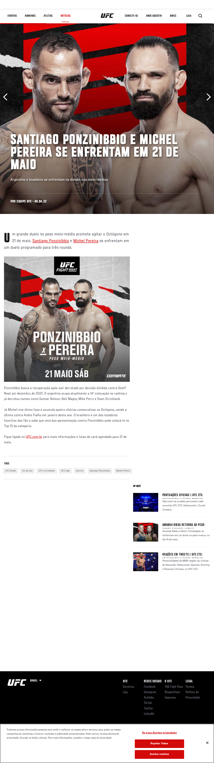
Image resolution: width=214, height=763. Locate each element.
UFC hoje (65, 471)
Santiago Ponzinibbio (50, 241)
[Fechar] (207, 742)
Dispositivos (172, 692)
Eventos (12, 16)
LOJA (188, 16)
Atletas (48, 16)
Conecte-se (131, 16)
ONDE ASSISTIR (154, 16)
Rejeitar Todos (159, 743)
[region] (107, 743)
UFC (125, 681)
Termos (190, 687)
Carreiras (128, 687)
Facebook (150, 687)
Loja (125, 692)
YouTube (149, 698)
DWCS (173, 16)
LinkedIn (149, 714)
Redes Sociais (153, 681)
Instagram (150, 692)
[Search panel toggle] (200, 15)
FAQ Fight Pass (174, 687)
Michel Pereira (85, 241)
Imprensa (170, 698)
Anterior (6, 97)
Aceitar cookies (159, 754)
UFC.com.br (34, 437)
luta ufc (79, 471)
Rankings (30, 16)
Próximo (207, 97)
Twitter (148, 708)
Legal (189, 681)
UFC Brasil (10, 471)
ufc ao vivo (27, 471)
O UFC (168, 681)
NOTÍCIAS (65, 16)
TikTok (148, 703)
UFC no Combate (47, 471)
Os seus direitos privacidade (159, 733)
